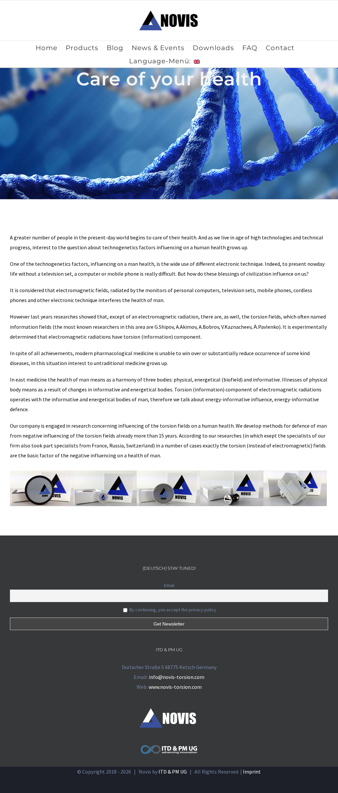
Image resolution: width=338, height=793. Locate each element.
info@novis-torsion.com (176, 677)
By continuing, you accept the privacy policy (172, 610)
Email (169, 585)
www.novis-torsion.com (175, 687)
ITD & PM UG (172, 771)
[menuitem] (51, 47)
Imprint (252, 771)
